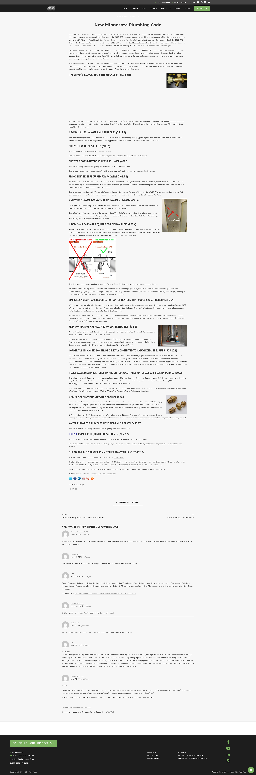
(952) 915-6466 (163, 2)
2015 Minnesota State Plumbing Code (157, 46)
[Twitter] (70, 478)
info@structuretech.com (23, 755)
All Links (182, 752)
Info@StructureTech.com (184, 2)
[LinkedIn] (79, 478)
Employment (152, 755)
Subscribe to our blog (128, 502)
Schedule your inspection (33, 743)
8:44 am (85, 535)
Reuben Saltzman (122, 17)
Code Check (118, 284)
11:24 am (86, 557)
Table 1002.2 (119, 457)
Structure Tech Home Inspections (103, 474)
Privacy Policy (153, 758)
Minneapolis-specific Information (192, 758)
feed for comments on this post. (77, 707)
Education (151, 752)
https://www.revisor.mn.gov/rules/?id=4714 (115, 40)
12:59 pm (87, 606)
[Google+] (87, 478)
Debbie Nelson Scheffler (80, 532)
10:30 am (86, 645)
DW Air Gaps (79, 484)
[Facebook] (74, 478)
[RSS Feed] (92, 478)
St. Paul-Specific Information (190, 755)
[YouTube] (83, 478)
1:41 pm (85, 679)
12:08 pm (87, 576)
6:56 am (85, 625)
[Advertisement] (128, 104)
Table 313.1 (154, 140)
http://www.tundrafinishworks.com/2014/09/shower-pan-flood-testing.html (105, 593)
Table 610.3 (125, 428)
